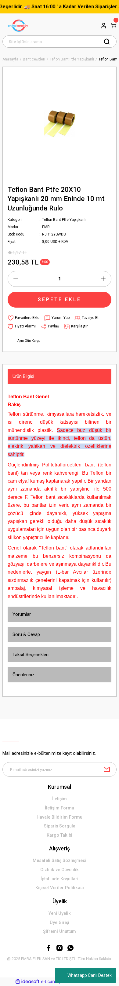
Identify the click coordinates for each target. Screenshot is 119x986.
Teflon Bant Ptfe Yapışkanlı (64, 219)
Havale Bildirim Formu (59, 817)
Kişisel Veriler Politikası (59, 887)
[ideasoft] (27, 981)
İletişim (59, 799)
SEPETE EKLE (59, 299)
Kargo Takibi (59, 835)
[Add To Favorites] (23, 318)
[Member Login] (104, 25)
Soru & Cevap (26, 634)
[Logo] (18, 26)
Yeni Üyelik (60, 913)
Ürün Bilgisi (23, 376)
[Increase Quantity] (103, 279)
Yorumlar (22, 614)
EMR (46, 227)
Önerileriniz (23, 674)
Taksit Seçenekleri (31, 654)
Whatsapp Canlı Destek (89, 975)
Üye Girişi (59, 922)
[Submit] (107, 769)
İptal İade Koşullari (59, 879)
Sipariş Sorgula (59, 826)
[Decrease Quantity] (16, 279)
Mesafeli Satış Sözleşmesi (59, 860)
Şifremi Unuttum (59, 931)
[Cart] (113, 25)
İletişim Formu (59, 808)
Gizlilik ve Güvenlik (59, 869)
